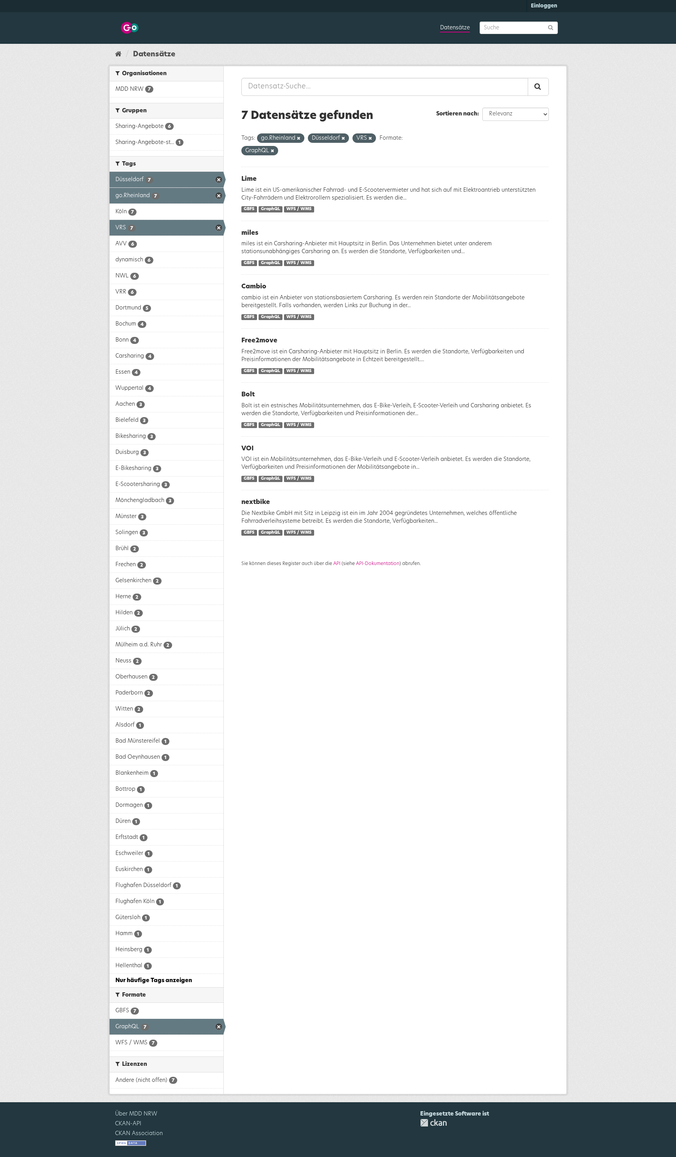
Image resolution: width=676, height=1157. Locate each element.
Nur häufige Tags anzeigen (153, 980)
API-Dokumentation (377, 563)
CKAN (433, 1123)
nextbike (255, 502)
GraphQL (270, 209)
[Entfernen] (298, 138)
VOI (247, 448)
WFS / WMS (298, 209)
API (336, 563)
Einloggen (544, 6)
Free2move (259, 340)
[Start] (118, 54)
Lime (249, 179)
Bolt (248, 394)
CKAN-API (128, 1123)
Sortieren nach (456, 114)
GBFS (249, 209)
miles (249, 233)
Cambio (253, 286)
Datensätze (455, 28)
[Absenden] (550, 27)
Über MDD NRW (136, 1114)
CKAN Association (139, 1133)
